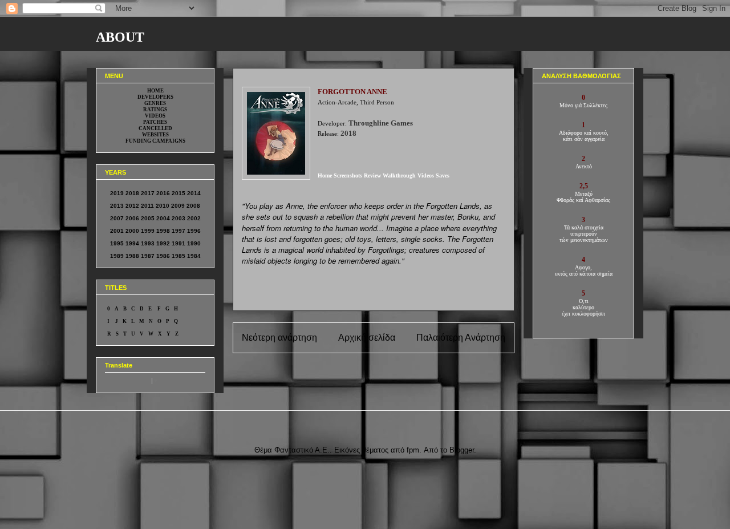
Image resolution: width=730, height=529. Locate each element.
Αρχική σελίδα (366, 337)
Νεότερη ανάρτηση (279, 337)
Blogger (461, 450)
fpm (413, 450)
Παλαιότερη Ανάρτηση (460, 337)
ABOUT (120, 37)
